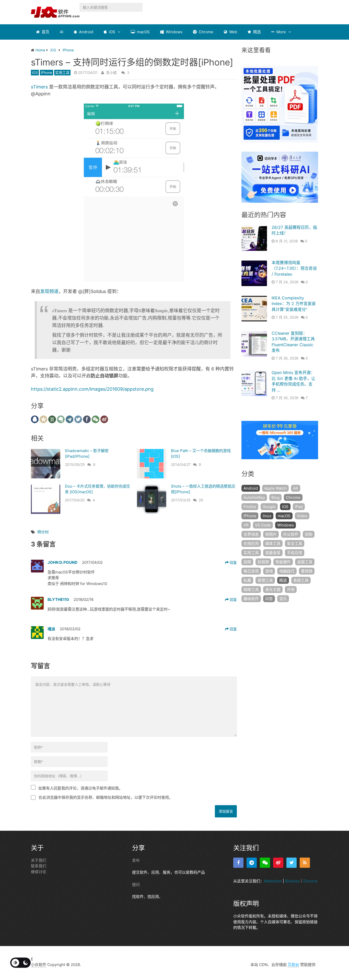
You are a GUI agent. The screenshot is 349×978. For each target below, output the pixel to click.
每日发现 (251, 571)
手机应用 (294, 552)
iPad (299, 506)
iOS (111, 31)
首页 (45, 31)
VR (246, 525)
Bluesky (292, 881)
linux (267, 515)
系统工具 (301, 580)
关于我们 (38, 860)
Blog (275, 497)
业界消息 (251, 534)
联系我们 (38, 865)
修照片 (271, 534)
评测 (291, 589)
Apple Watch (275, 488)
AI (61, 31)
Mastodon (273, 881)
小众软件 (38, 964)
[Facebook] (238, 863)
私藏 (247, 580)
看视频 (306, 571)
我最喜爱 (273, 552)
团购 (308, 534)
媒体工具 (273, 543)
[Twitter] (291, 863)
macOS (143, 31)
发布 (136, 860)
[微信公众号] (265, 863)
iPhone (46, 72)
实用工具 (62, 72)
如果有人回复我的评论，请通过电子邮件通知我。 (80, 788)
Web (232, 31)
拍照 (247, 561)
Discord (310, 881)
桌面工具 (304, 561)
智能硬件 (283, 561)
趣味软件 (251, 598)
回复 (233, 562)
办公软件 (290, 534)
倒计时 (43, 532)
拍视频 (263, 561)
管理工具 (265, 580)
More (280, 31)
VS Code (263, 525)
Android (85, 31)
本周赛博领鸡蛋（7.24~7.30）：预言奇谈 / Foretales (294, 268)
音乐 (283, 598)
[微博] (278, 863)
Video (302, 515)
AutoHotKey (254, 497)
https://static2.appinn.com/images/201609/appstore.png (92, 389)
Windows (173, 31)
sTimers (39, 86)
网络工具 (251, 589)
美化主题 (273, 589)
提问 (136, 884)
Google (269, 506)
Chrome (205, 31)
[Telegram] (252, 863)
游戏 (269, 571)
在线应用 (251, 543)
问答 (269, 598)
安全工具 (294, 543)
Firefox (249, 506)
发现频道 (49, 291)
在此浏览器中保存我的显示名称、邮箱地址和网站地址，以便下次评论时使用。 (106, 797)
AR (295, 488)
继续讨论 (38, 871)
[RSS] (305, 863)
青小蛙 (111, 72)
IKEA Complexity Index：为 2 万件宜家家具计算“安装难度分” (294, 303)
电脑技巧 (287, 571)
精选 (256, 31)
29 (201, 500)
